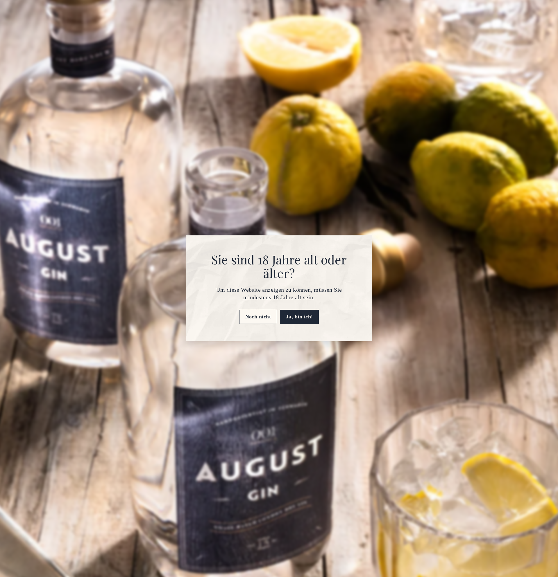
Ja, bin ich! (299, 317)
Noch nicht (258, 317)
